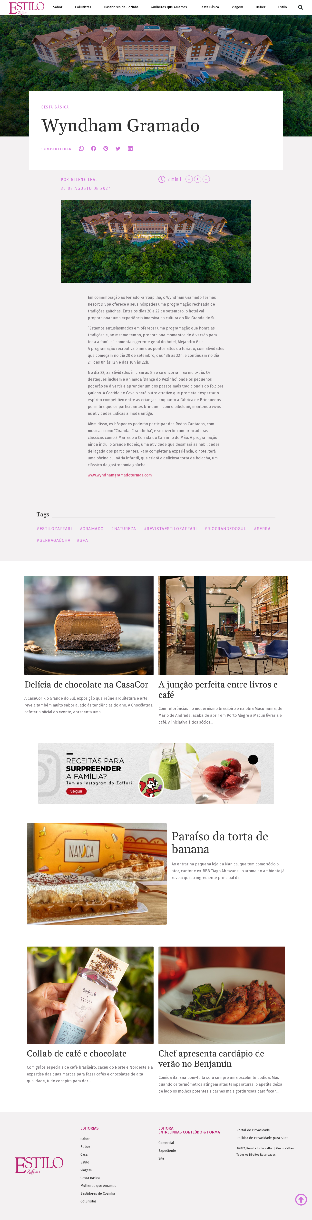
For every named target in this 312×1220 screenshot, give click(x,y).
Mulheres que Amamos (169, 7)
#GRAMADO (92, 528)
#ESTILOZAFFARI (54, 528)
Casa (84, 1154)
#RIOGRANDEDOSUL (225, 528)
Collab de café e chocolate (77, 1053)
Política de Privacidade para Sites (262, 1138)
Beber (260, 7)
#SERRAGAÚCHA (53, 540)
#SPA (82, 540)
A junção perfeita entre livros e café (218, 690)
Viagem (237, 7)
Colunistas (83, 7)
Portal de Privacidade (253, 1130)
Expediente (167, 1151)
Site (161, 1158)
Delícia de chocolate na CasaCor (86, 684)
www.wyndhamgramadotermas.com (120, 475)
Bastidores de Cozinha (121, 7)
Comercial (166, 1143)
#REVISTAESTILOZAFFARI (170, 528)
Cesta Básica (209, 7)
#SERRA (262, 528)
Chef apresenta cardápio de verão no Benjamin (211, 1059)
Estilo (282, 7)
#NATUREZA (123, 528)
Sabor (57, 7)
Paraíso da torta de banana (220, 843)
